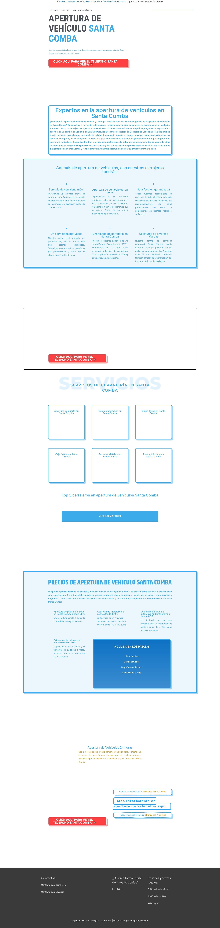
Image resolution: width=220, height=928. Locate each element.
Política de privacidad (158, 889)
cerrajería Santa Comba (154, 791)
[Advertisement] (110, 89)
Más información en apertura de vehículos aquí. (140, 803)
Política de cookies (157, 896)
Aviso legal (153, 903)
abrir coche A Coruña (155, 815)
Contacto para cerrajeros (53, 885)
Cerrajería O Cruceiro (110, 516)
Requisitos (117, 889)
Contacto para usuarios (52, 892)
